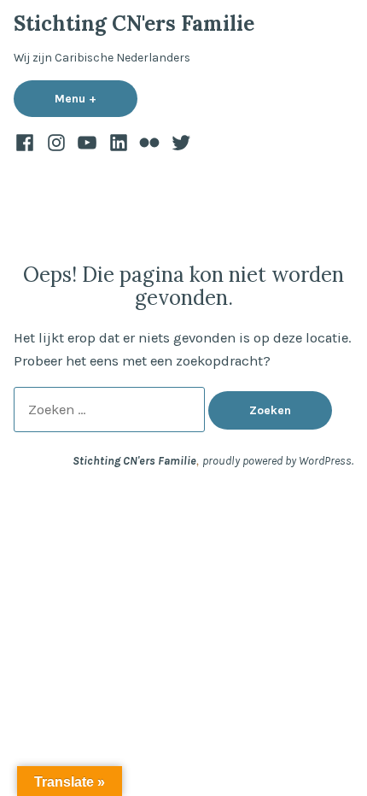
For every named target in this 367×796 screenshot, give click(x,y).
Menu (96, 98)
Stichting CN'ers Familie (134, 23)
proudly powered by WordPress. (277, 460)
